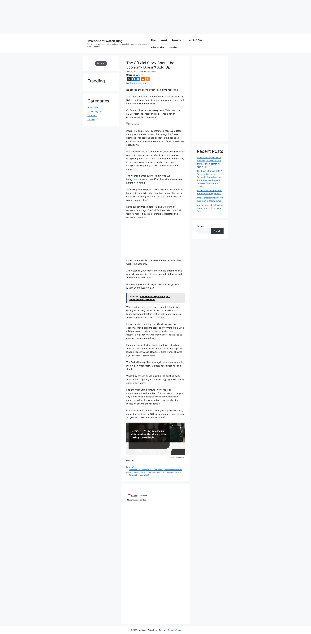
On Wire (132, 467)
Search (200, 226)
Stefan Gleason (138, 83)
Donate (100, 63)
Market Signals (94, 111)
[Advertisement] (73, 17)
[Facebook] (133, 79)
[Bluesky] (138, 79)
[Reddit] (143, 79)
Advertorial (92, 107)
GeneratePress (174, 630)
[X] (129, 79)
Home (153, 40)
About (164, 40)
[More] (148, 79)
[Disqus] (155, 522)
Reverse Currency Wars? (139, 475)
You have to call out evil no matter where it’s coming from (210, 208)
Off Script (92, 115)
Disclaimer (173, 47)
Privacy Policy (157, 47)
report (136, 179)
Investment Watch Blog (105, 41)
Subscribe (176, 40)
